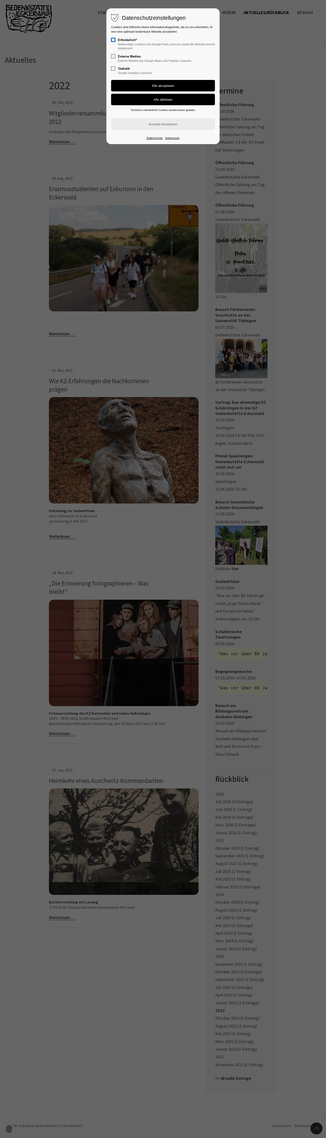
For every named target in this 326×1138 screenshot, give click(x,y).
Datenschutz (155, 138)
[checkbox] (113, 40)
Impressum (172, 138)
